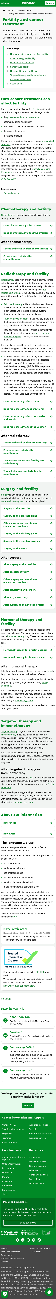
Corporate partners (38, 1175)
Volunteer (7, 1186)
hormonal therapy (15, 636)
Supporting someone (39, 1125)
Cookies (4, 1262)
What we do (35, 1170)
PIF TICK (40, 972)
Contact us (34, 1157)
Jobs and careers (37, 1162)
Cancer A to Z (8, 1125)
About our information (40, 1248)
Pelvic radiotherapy (13, 304)
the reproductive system (12, 501)
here (14, 917)
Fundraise (7, 1173)
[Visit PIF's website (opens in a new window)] (21, 968)
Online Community (11, 1164)
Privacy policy (7, 1255)
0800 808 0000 (8, 179)
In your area (8, 1168)
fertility (36, 109)
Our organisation (37, 1166)
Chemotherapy (8, 215)
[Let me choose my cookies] (4, 1294)
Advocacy (7, 1181)
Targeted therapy (9, 731)
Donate (50, 3)
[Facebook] (17, 1240)
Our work (35, 1150)
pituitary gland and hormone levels (23, 117)
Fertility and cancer (16, 14)
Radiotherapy (7, 280)
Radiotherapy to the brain (16, 319)
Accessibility (35, 1252)
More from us (10, 1150)
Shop (4, 1194)
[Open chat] (49, 1292)
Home (10, 10)
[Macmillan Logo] (28, 3)
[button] (5, 3)
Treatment (7, 1138)
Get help (33, 1129)
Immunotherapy (8, 735)
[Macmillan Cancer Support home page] (4, 10)
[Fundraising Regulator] (29, 1233)
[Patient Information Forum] (46, 1233)
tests (49, 671)
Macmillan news (37, 1183)
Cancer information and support (23, 1117)
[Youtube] (28, 1240)
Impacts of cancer (24, 10)
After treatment (10, 1142)
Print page (6, 999)
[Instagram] (33, 1240)
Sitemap (4, 1248)
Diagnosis (7, 1134)
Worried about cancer (13, 1129)
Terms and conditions (10, 1252)
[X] (22, 1240)
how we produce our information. (19, 986)
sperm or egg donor (24, 700)
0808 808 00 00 (28, 1223)
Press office (35, 1179)
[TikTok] (39, 1240)
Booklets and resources (40, 1134)
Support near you (37, 1138)
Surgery (5, 495)
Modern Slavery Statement (12, 1258)
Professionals (8, 1190)
